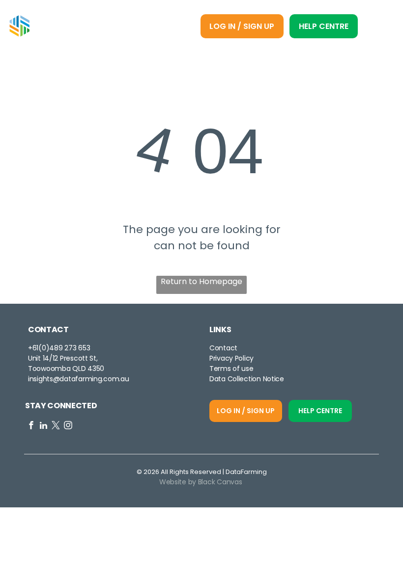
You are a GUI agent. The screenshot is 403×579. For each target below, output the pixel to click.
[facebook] (31, 426)
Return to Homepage (201, 281)
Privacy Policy (231, 358)
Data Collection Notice (246, 379)
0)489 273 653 (66, 348)
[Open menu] (379, 26)
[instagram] (68, 426)
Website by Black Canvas (200, 482)
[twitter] (56, 426)
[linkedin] (43, 426)
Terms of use (231, 368)
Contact (223, 348)
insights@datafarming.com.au (78, 379)
